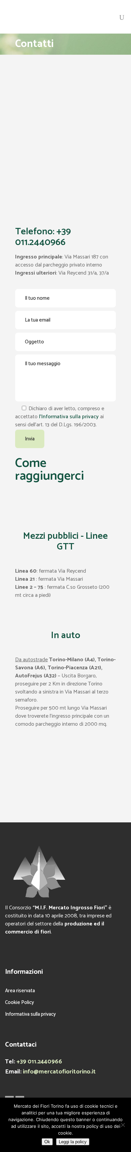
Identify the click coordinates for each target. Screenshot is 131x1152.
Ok (47, 1141)
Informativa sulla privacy (30, 1014)
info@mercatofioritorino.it (59, 1072)
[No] (122, 1124)
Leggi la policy (73, 1141)
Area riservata (20, 991)
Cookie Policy (19, 1002)
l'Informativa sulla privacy (69, 416)
